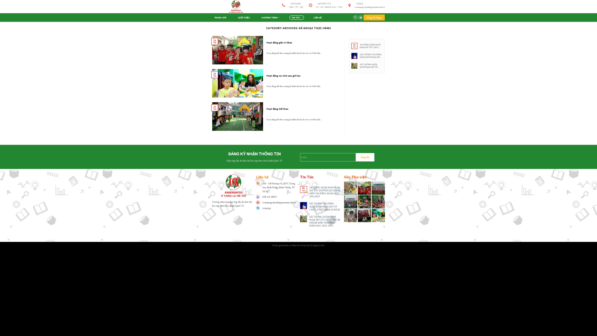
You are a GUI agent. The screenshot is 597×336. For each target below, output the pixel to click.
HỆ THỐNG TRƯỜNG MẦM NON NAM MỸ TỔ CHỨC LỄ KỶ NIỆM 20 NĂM (371, 55)
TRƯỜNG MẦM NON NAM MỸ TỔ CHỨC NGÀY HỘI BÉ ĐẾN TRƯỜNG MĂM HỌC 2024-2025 (370, 46)
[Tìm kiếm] (355, 17)
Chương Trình (269, 17)
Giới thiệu (244, 17)
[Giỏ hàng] (361, 17)
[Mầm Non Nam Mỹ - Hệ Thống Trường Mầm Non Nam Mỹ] (235, 6)
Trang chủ (220, 17)
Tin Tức (296, 17)
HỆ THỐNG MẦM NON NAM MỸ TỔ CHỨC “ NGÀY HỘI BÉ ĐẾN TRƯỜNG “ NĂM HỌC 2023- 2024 (371, 65)
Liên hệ (318, 17)
